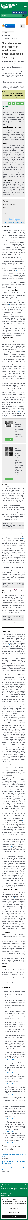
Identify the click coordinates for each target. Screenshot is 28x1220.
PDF (23, 26)
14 (11, 846)
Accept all (14, 1216)
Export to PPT (9, 439)
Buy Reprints (11, 26)
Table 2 (23, 538)
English (5, 32)
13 (2, 801)
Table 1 (5, 509)
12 (22, 798)
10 (9, 645)
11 (24, 751)
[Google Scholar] (11, 997)
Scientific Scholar (10, 1188)
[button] (25, 6)
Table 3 (22, 597)
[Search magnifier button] (26, 15)
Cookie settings (14, 1208)
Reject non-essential (14, 1212)
